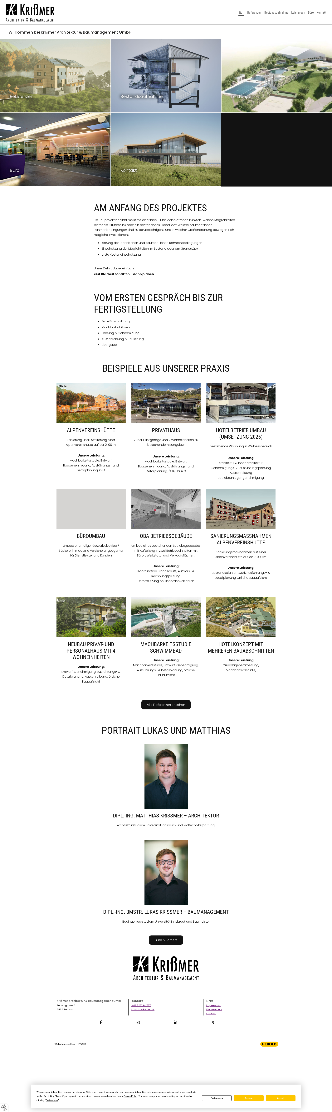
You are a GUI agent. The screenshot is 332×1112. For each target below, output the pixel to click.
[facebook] (101, 1022)
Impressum (213, 1005)
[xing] (213, 1022)
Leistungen (298, 12)
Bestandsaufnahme (276, 12)
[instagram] (138, 1022)
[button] (166, 704)
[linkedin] (175, 1022)
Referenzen (254, 12)
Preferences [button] (52, 1100)
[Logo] (30, 12)
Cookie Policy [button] (130, 1096)
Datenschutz (214, 1009)
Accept (280, 1098)
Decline (248, 1098)
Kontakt (321, 12)
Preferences (217, 1098)
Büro (311, 12)
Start (241, 12)
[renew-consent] (4, 1107)
